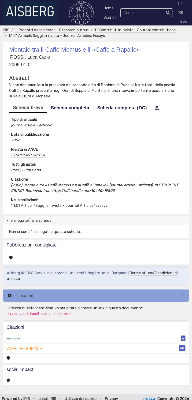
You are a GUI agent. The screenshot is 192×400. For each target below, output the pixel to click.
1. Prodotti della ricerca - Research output (52, 30)
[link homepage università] (81, 12)
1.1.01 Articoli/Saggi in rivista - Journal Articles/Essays (56, 35)
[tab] (157, 108)
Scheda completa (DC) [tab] (122, 107)
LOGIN (182, 22)
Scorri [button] (108, 17)
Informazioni (22, 296)
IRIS (180, 13)
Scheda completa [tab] (70, 107)
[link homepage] (32, 12)
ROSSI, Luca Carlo (30, 57)
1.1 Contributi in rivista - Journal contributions (135, 30)
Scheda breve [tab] (28, 107)
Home (108, 8)
